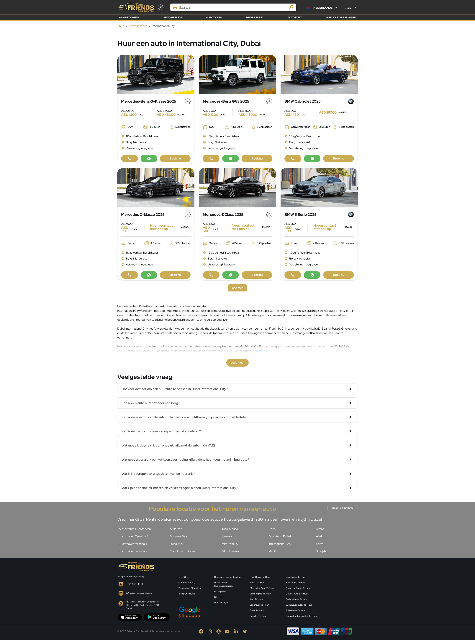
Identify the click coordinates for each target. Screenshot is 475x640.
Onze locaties (138, 26)
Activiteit (294, 17)
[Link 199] (312, 275)
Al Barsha (176, 529)
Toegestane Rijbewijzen (190, 588)
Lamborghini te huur (260, 593)
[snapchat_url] (220, 631)
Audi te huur (256, 599)
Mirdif (272, 551)
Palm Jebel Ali (230, 544)
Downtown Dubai (279, 536)
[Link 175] (312, 158)
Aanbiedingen (129, 17)
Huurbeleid (254, 17)
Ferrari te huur (257, 582)
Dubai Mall (176, 544)
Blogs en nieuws (186, 593)
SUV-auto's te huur (296, 610)
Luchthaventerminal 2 (133, 551)
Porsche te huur (258, 616)
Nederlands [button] (323, 8)
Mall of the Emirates (182, 551)
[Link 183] (149, 275)
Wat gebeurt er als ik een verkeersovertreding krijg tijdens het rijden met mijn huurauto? (185, 459)
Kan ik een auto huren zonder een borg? (151, 403)
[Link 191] (230, 275)
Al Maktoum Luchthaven (135, 529)
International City (279, 544)
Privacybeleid (220, 591)
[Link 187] (237, 187)
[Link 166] (211, 158)
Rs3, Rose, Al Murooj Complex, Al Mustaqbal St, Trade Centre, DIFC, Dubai (142, 605)
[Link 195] (319, 187)
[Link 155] (155, 74)
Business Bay (178, 536)
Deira (272, 529)
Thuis (120, 26)
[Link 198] (292, 275)
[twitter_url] (247, 631)
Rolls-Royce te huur (260, 576)
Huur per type (221, 602)
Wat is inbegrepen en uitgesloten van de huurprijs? (158, 474)
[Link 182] (129, 275)
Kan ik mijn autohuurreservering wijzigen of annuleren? (161, 431)
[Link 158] (129, 158)
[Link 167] (230, 158)
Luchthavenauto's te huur (299, 604)
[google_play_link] (157, 617)
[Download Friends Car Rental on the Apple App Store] (129, 617)
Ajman (320, 529)
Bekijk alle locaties (342, 507)
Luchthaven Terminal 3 (133, 536)
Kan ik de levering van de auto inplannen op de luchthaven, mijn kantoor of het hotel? (183, 417)
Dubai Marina (229, 529)
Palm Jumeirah (230, 551)
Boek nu (175, 158)
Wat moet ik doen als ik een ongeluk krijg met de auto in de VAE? (168, 445)
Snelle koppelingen (341, 17)
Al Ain (319, 536)
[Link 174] (292, 158)
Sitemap (218, 597)
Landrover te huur (259, 604)
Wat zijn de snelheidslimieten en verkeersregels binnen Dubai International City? (180, 488)
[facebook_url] (203, 631)
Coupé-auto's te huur (297, 593)
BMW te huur (257, 610)
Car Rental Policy (186, 582)
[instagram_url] (212, 631)
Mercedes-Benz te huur (262, 588)
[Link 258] (339, 589)
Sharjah (321, 551)
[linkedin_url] (238, 631)
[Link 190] (211, 275)
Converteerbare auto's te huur (301, 616)
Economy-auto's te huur (298, 588)
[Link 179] (155, 187)
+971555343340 (135, 584)
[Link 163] (237, 74)
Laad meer (237, 288)
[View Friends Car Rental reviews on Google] (212, 612)
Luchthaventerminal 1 (133, 544)
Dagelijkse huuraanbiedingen (228, 576)
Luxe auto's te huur (296, 576)
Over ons (183, 576)
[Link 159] (149, 158)
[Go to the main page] (135, 7)
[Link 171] (319, 74)
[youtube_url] (229, 631)
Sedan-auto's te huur (297, 599)
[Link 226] (135, 566)
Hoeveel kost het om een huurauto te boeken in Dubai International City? (175, 389)
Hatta (319, 544)
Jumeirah (227, 536)
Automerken (172, 17)
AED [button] (348, 8)
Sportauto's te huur (295, 582)
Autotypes (214, 17)
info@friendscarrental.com (139, 593)
